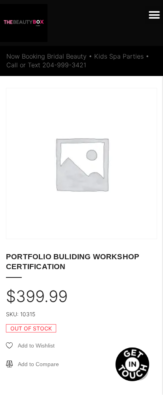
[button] (154, 15)
